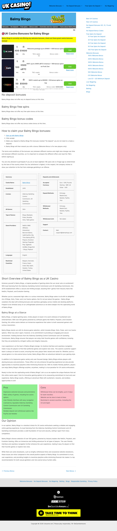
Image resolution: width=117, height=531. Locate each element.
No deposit (14, 27)
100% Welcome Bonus (95, 55)
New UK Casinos (92, 22)
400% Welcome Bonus (95, 65)
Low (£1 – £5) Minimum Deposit (99, 78)
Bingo (88, 92)
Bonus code (34, 27)
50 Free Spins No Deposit (97, 46)
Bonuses (5, 27)
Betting (88, 88)
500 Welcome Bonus (95, 72)
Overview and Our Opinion (49, 27)
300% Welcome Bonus (95, 62)
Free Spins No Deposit (92, 6)
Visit (70, 50)
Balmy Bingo (26, 182)
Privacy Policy (92, 481)
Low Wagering (91, 82)
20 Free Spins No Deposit (97, 40)
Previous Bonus (8, 471)
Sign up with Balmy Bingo (14, 135)
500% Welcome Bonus (95, 69)
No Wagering (109, 6)
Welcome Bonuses (55, 6)
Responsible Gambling (79, 481)
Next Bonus (71, 471)
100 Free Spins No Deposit (97, 50)
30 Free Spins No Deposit (97, 43)
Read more (70, 54)
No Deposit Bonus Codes (94, 31)
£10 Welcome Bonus (95, 75)
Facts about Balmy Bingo (68, 27)
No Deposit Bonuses (73, 6)
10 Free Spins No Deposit (96, 36)
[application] (62, 5)
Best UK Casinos (92, 18)
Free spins (23, 27)
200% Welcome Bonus (95, 59)
